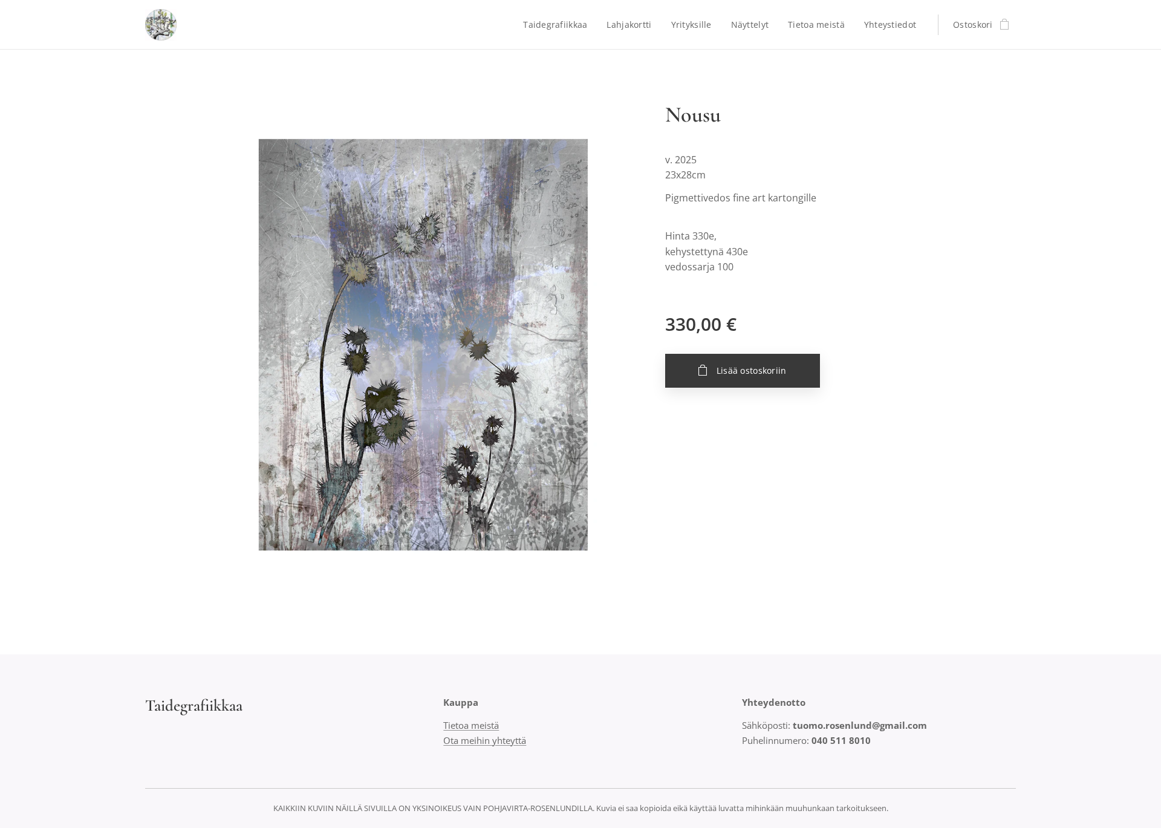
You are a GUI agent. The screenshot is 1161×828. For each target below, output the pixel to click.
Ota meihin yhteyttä (484, 740)
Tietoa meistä (471, 725)
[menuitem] (558, 25)
